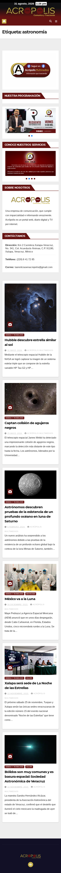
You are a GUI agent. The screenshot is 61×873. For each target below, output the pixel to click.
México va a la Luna (20, 599)
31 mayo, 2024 (15, 350)
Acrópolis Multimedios (40, 350)
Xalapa (29, 678)
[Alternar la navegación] (56, 21)
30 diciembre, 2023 (17, 605)
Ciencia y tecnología (14, 335)
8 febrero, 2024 (16, 527)
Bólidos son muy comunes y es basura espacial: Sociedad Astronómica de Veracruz (29, 776)
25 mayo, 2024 (15, 433)
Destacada (30, 594)
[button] (50, 21)
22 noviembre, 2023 (18, 694)
